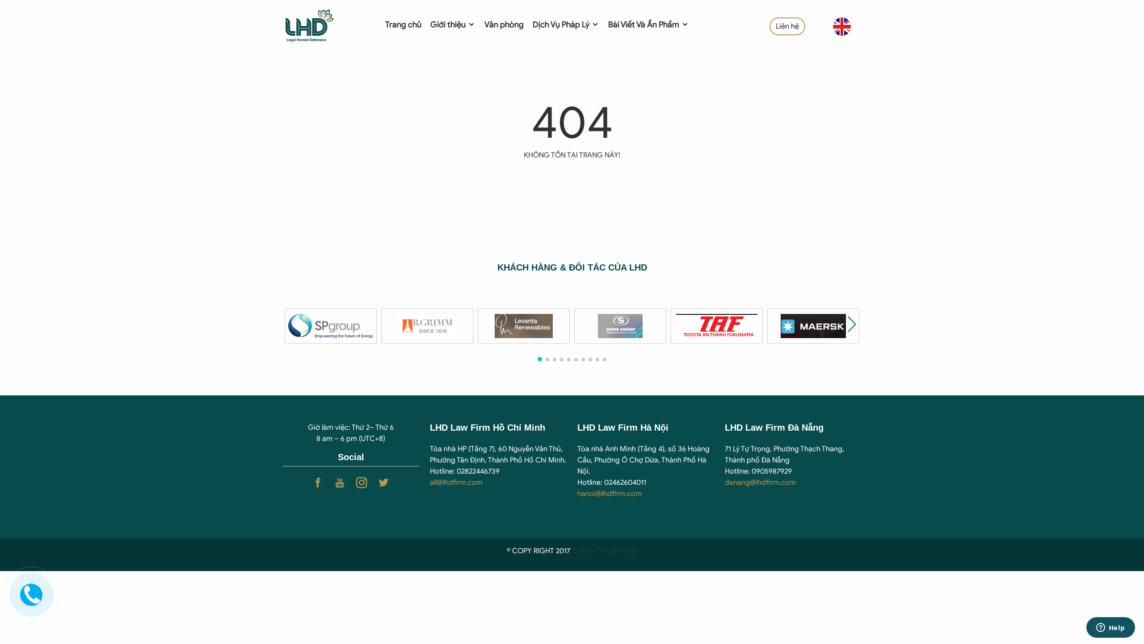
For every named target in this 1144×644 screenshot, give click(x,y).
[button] (852, 324)
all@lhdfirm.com (456, 482)
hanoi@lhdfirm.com (609, 493)
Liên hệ (787, 26)
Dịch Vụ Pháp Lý (562, 25)
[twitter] (383, 483)
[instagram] (361, 483)
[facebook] (318, 483)
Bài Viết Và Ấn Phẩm (644, 25)
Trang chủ (403, 25)
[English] (842, 26)
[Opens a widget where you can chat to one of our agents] (1110, 628)
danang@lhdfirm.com (760, 482)
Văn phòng (504, 25)
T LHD (628, 551)
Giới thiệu (448, 25)
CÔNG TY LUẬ (595, 551)
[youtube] (339, 483)
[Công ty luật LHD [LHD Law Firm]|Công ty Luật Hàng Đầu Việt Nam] (322, 24)
